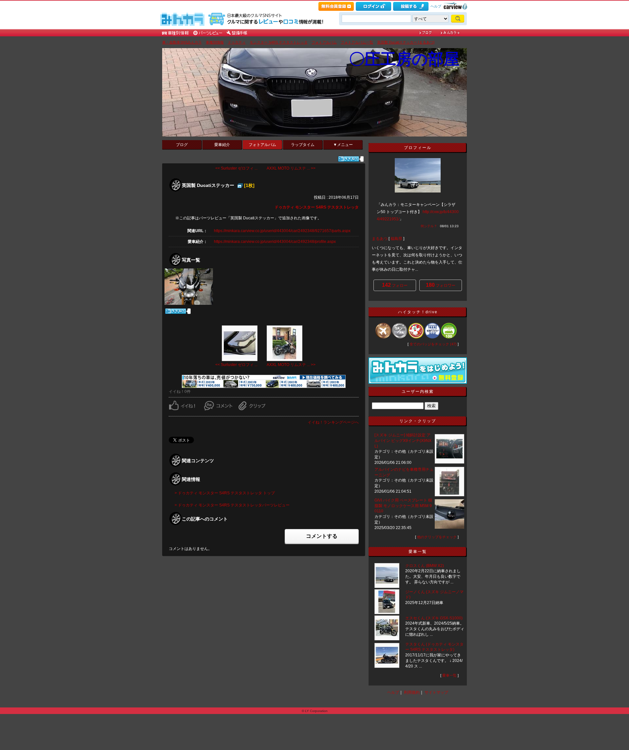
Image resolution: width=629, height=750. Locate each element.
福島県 (396, 238)
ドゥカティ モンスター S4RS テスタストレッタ (317, 207)
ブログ (182, 144)
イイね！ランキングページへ (333, 422)
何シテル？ (429, 226)
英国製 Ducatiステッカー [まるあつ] (405, 42)
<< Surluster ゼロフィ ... (236, 168)
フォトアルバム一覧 (357, 42)
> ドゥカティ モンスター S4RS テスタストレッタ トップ (225, 493)
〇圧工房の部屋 (404, 59)
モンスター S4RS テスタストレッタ (279, 42)
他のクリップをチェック (437, 537)
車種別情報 (215, 42)
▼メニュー (343, 144)
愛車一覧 (449, 675)
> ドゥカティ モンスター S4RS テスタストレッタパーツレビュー (232, 505)
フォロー (395, 285)
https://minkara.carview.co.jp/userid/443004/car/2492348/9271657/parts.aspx (282, 231)
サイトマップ (436, 692)
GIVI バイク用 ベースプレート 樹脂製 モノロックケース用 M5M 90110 (403, 506)
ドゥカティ (237, 42)
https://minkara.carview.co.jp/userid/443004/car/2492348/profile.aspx (275, 241)
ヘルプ (435, 6)
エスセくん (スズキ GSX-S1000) (434, 618)
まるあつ (380, 238)
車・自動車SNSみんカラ (182, 42)
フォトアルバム (324, 42)
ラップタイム (302, 144)
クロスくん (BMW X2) (424, 565)
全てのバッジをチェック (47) (433, 344)
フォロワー (440, 285)
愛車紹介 (222, 144)
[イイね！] (348, 159)
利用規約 (412, 692)
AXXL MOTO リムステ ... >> (291, 168)
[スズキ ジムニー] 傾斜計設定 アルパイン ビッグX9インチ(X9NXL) (402, 440)
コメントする (321, 536)
